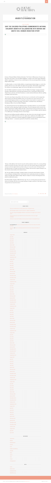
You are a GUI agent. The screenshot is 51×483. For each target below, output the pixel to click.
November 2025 (13, 253)
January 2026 (12, 249)
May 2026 (11, 240)
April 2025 (12, 267)
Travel (11, 458)
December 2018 (13, 422)
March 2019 (12, 416)
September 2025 (13, 257)
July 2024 (11, 285)
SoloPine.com (27, 481)
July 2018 (11, 430)
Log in (11, 466)
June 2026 (12, 238)
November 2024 (13, 277)
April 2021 (12, 365)
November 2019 (13, 400)
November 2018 (13, 424)
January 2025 (12, 273)
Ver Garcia (12, 227)
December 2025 (13, 251)
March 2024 (12, 293)
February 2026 (12, 247)
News (28, 24)
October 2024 (12, 279)
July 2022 (11, 334)
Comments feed (13, 470)
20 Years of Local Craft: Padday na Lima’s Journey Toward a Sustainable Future (24, 218)
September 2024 (13, 281)
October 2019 (12, 402)
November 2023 (13, 302)
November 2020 (13, 375)
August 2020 (12, 381)
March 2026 (12, 244)
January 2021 (12, 371)
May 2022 (11, 338)
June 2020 (12, 385)
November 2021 (13, 351)
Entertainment (12, 442)
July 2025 (11, 261)
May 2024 (11, 289)
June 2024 (12, 287)
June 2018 (12, 432)
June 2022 (12, 336)
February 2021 (12, 369)
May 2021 (11, 363)
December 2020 (13, 373)
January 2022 (12, 347)
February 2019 (12, 418)
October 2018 (12, 426)
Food (11, 446)
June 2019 (12, 410)
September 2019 (13, 404)
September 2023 (13, 306)
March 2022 (12, 342)
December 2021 (13, 349)
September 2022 (13, 330)
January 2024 (12, 298)
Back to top (44, 481)
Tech (11, 456)
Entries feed (12, 468)
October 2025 (12, 255)
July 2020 (11, 383)
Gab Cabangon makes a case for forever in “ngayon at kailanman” (22, 210)
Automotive (12, 438)
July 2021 (11, 359)
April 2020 (12, 389)
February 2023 (12, 320)
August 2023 (12, 308)
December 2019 (13, 398)
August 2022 (12, 332)
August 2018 (12, 428)
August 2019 (12, 406)
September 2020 (13, 379)
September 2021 (13, 355)
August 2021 (12, 357)
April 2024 (12, 291)
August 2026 (12, 234)
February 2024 (12, 296)
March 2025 (12, 269)
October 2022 (12, 328)
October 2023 (12, 304)
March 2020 (12, 391)
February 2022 (12, 344)
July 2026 (11, 236)
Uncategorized (12, 460)
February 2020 (12, 393)
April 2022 (12, 340)
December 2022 (13, 324)
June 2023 (12, 312)
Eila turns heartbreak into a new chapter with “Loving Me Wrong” (22, 208)
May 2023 (11, 314)
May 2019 (11, 412)
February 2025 (12, 271)
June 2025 (12, 263)
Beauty (11, 440)
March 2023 (12, 318)
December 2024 (13, 275)
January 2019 (12, 420)
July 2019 (11, 408)
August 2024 (12, 283)
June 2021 (12, 361)
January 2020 (12, 395)
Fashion (11, 444)
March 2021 (12, 367)
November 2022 (13, 326)
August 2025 (12, 259)
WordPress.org (13, 472)
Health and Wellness (14, 448)
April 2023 (12, 316)
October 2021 (12, 353)
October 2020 (12, 377)
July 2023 (11, 310)
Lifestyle (24, 24)
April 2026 (12, 242)
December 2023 (13, 300)
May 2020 (11, 387)
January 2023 (12, 322)
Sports (11, 454)
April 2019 (12, 414)
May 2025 (11, 265)
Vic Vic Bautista (15, 193)
